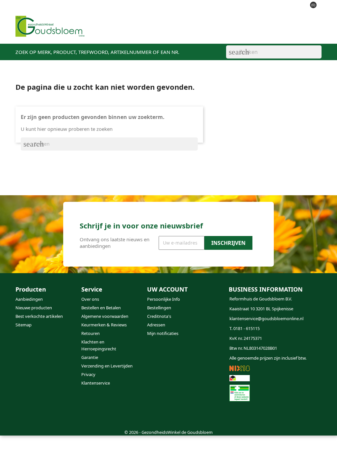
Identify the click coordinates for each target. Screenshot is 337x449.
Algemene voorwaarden (104, 316)
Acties (162, 33)
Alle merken (289, 33)
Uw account (167, 289)
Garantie (89, 357)
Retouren (90, 333)
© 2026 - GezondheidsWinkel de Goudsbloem (168, 432)
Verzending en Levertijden (107, 366)
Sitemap (23, 325)
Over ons (90, 299)
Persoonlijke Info (163, 299)
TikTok (54, 415)
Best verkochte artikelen (39, 316)
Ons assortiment (125, 33)
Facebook (22, 415)
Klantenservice (246, 33)
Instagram (38, 415)
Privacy (88, 374)
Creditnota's (159, 316)
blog (213, 33)
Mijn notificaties (162, 333)
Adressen (156, 325)
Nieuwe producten (33, 308)
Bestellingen (159, 308)
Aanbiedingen (29, 299)
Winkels (188, 33)
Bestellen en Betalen (101, 308)
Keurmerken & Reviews (104, 325)
